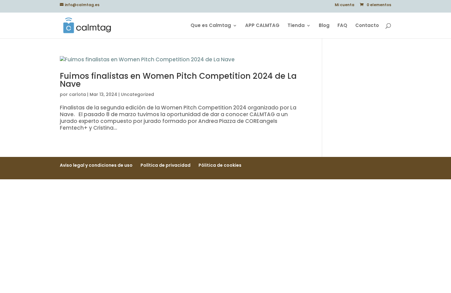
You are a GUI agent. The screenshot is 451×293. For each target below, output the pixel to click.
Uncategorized (137, 94)
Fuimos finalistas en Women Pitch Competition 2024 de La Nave (178, 79)
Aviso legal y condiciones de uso (96, 165)
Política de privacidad (166, 165)
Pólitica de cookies (220, 165)
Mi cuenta (344, 5)
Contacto (367, 26)
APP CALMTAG (262, 26)
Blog (324, 26)
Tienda (296, 26)
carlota (77, 94)
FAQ (342, 26)
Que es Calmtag (211, 26)
